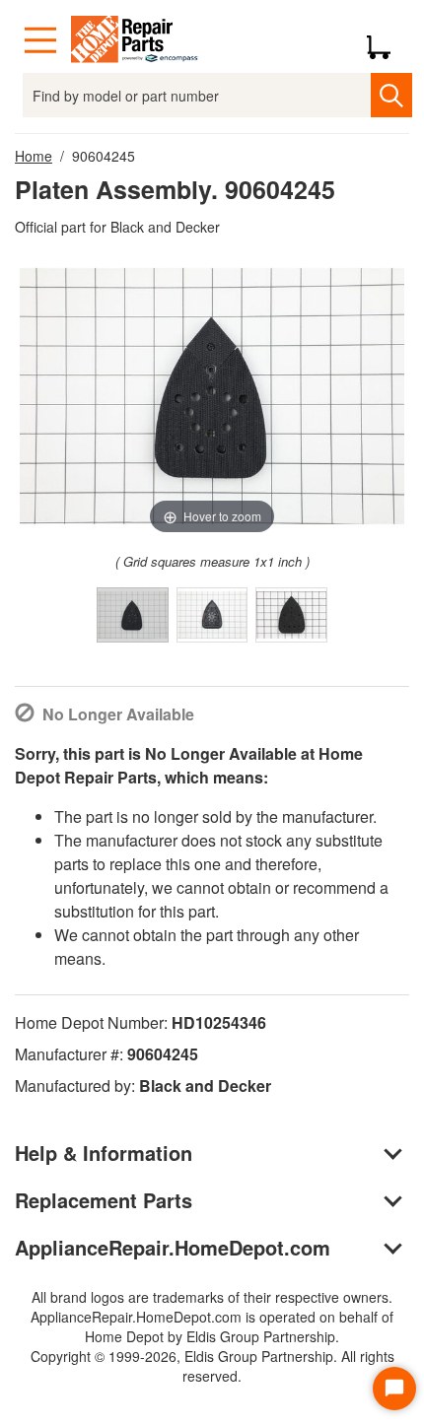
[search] (391, 95)
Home (33, 156)
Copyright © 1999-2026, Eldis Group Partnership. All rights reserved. (212, 1366)
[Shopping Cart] (386, 40)
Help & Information (103, 1152)
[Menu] (40, 40)
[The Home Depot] (135, 40)
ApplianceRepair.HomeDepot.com (172, 1247)
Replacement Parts (103, 1200)
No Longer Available (118, 714)
